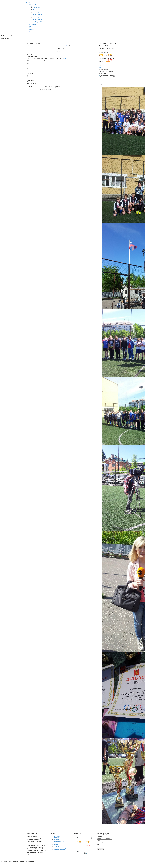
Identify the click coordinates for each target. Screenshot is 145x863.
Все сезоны (57, 836)
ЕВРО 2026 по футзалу (60, 838)
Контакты (31, 29)
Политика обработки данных (62, 848)
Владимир (32, 6)
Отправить (101, 849)
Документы (32, 28)
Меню (28, 2)
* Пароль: (100, 845)
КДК (30, 26)
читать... (101, 50)
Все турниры (32, 24)
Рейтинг (56, 843)
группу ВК (64, 58)
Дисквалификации (59, 841)
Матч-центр (32, 4)
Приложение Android (59, 849)
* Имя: (99, 840)
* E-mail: (99, 836)
